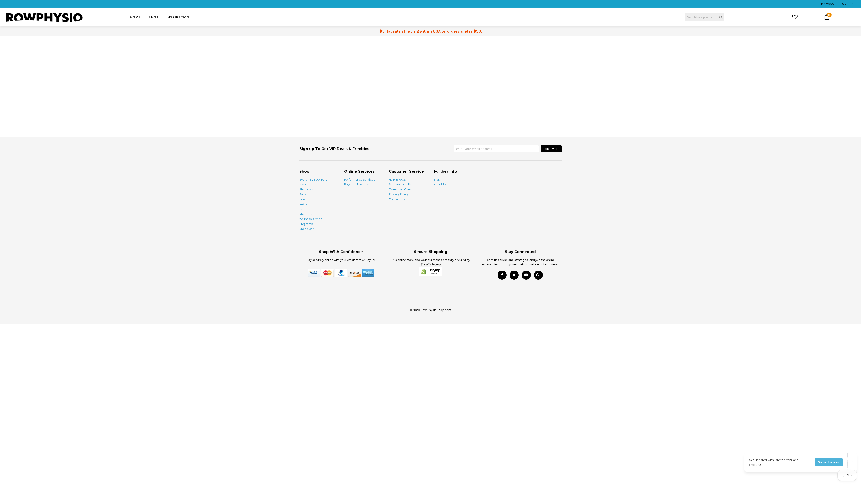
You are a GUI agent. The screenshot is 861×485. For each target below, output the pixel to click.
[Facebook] (502, 275)
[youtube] (526, 275)
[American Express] (368, 272)
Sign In (846, 3)
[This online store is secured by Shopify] (430, 271)
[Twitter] (514, 275)
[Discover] (354, 272)
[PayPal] (341, 272)
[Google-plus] (538, 275)
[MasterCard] (327, 272)
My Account (829, 3)
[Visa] (314, 272)
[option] (155, 1)
